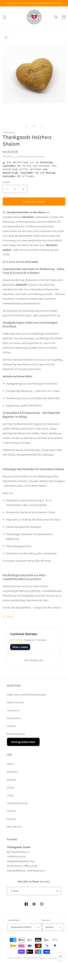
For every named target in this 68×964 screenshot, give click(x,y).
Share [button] (10, 616)
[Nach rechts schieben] (42, 126)
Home (10, 763)
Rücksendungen (16, 733)
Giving (10, 787)
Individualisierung (17, 803)
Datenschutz (14, 718)
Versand (15, 156)
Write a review (20, 647)
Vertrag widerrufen (23, 742)
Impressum (13, 710)
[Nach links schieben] (26, 126)
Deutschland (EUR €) (21, 927)
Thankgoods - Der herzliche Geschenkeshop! (29, 958)
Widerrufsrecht (15, 702)
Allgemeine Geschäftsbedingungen (26, 694)
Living (10, 795)
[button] (4, 17)
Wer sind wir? (14, 826)
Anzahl (6, 182)
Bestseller (12, 771)
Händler (11, 726)
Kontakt (11, 818)
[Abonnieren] (57, 891)
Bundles (11, 779)
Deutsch (50, 927)
